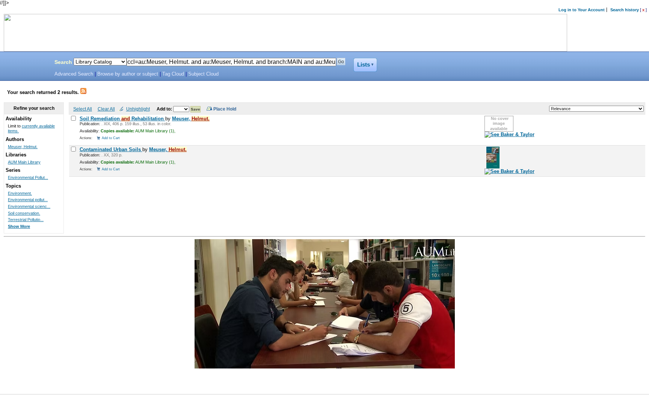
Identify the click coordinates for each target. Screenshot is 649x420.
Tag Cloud (173, 74)
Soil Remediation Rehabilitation (122, 118)
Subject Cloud (203, 74)
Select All (82, 108)
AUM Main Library (24, 162)
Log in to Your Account (581, 10)
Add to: (165, 108)
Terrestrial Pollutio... (26, 219)
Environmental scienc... (29, 206)
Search (63, 62)
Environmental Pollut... (28, 177)
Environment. (20, 193)
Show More (19, 226)
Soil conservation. (24, 213)
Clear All (106, 108)
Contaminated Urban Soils (111, 149)
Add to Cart (111, 138)
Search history (624, 10)
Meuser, (191, 118)
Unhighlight (138, 108)
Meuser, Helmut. (23, 146)
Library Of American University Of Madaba (25, 63)
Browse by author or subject (127, 74)
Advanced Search (73, 74)
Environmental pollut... (28, 199)
